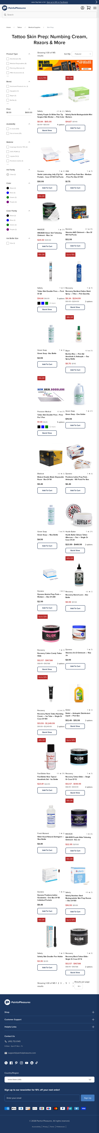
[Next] (69, 985)
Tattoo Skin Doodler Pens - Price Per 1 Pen (50, 416)
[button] (95, 8)
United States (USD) (14, 1079)
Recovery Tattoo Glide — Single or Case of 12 (77, 778)
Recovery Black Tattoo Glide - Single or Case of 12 (77, 957)
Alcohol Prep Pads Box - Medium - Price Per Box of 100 (78, 175)
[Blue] (42, 303)
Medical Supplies (34, 27)
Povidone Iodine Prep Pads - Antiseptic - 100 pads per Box (77, 478)
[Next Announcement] (96, 2)
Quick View (47, 130)
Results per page (82, 981)
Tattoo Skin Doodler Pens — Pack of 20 (50, 292)
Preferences (60, 1127)
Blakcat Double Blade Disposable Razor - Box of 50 (50, 478)
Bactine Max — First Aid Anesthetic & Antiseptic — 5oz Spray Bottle (77, 356)
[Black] (38, 303)
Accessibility (36, 1127)
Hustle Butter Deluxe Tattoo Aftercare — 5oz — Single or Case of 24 (76, 537)
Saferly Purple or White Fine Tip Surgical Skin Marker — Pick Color (50, 115)
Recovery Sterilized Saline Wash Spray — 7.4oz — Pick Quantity (78, 292)
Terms (52, 1127)
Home (8, 27)
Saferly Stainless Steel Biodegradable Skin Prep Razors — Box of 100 (78, 898)
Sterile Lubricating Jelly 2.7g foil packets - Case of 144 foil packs (50, 175)
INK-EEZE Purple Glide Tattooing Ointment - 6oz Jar (78, 838)
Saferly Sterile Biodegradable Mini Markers (78, 115)
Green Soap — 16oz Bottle (47, 534)
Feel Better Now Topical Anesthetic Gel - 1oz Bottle (47, 778)
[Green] (46, 303)
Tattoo (19, 27)
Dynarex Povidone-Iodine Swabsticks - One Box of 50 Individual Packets (48, 897)
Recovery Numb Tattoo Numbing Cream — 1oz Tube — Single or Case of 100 (50, 716)
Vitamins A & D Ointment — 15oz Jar (78, 654)
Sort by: (67, 54)
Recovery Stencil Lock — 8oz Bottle (76, 596)
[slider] (7, 115)
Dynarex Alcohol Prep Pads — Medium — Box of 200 (49, 595)
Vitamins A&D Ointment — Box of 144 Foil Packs (78, 233)
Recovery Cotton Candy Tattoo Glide (49, 654)
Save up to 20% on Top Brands (57, 2)
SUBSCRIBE (87, 1097)
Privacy (45, 1127)
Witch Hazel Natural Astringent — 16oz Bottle (50, 838)
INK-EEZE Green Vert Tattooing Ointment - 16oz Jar (49, 234)
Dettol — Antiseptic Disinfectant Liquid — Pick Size (77, 714)
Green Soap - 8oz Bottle (46, 353)
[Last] (73, 985)
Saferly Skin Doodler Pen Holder (50, 956)
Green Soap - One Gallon (75, 414)
